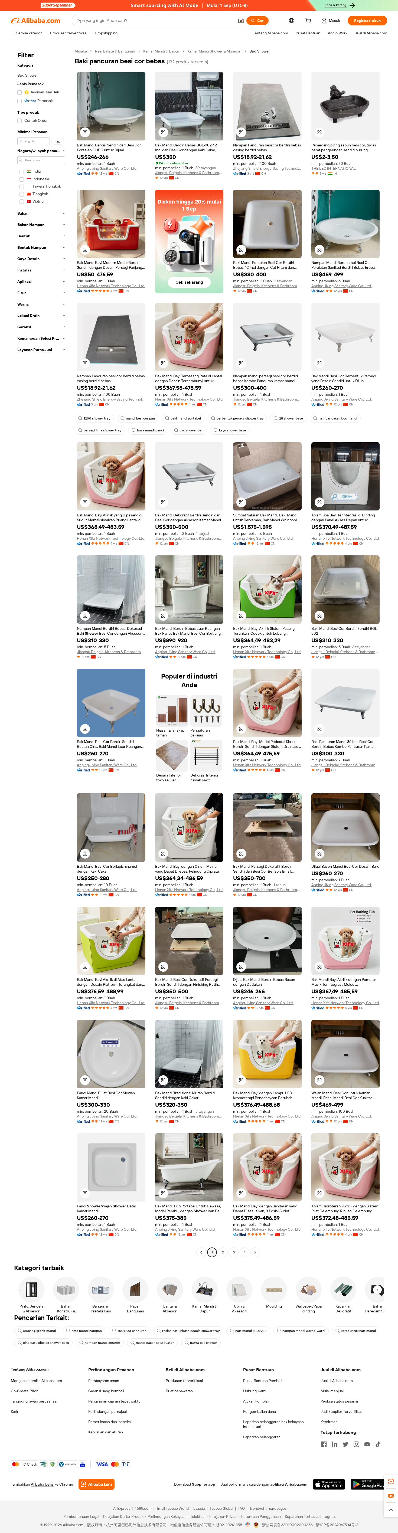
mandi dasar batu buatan (155, 1343)
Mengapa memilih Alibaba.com (36, 1380)
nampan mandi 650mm (102, 1343)
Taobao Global (221, 1508)
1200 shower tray (97, 418)
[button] (241, 20)
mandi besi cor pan (140, 418)
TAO (241, 1508)
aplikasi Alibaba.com (288, 1484)
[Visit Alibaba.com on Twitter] (345, 1444)
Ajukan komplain (256, 1401)
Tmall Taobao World (172, 1508)
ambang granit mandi (39, 1331)
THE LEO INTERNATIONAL (333, 168)
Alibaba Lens (42, 1484)
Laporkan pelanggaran (261, 1437)
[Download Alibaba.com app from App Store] (329, 1484)
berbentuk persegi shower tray (240, 418)
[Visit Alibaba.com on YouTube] (367, 1444)
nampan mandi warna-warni (303, 1331)
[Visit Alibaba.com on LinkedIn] (334, 1444)
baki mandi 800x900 (251, 1331)
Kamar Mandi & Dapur (161, 51)
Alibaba (81, 51)
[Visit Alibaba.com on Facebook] (324, 1444)
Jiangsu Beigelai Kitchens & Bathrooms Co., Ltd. (189, 173)
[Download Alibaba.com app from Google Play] (369, 1484)
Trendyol (256, 1508)
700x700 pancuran (132, 1331)
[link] (391, 1482)
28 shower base (291, 418)
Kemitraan (329, 1422)
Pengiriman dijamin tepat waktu (114, 1401)
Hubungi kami (254, 1391)
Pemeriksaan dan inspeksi (110, 1422)
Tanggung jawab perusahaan (34, 1401)
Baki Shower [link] (259, 51)
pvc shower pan (191, 430)
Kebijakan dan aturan (105, 1432)
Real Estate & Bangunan (115, 51)
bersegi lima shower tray (102, 430)
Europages (278, 1508)
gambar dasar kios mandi (338, 418)
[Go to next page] (255, 1252)
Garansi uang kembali (106, 1391)
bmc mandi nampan (86, 1331)
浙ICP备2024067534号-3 (337, 1525)
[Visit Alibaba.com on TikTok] (378, 1444)
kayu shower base (232, 430)
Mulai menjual (332, 1391)
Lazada (199, 1508)
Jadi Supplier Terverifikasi (342, 1411)
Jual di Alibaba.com (337, 1380)
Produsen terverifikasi (184, 1380)
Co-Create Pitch (24, 1391)
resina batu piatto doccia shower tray (191, 1331)
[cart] (309, 21)
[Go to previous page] (201, 1252)
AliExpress (122, 1508)
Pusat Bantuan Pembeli (262, 1380)
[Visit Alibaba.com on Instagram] (356, 1444)
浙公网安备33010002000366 (287, 1525)
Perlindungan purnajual (107, 1411)
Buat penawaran (179, 1391)
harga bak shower (203, 1343)
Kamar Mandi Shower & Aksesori (214, 51)
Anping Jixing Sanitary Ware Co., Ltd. (107, 168)
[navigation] (41, 652)
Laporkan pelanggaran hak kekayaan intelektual (273, 1424)
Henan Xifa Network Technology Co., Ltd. (111, 286)
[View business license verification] (247, 1525)
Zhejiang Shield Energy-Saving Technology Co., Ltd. (267, 168)
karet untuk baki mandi (358, 1331)
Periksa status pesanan (340, 1401)
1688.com (143, 1508)
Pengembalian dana (259, 1411)
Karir (14, 1411)
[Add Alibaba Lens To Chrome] (97, 1484)
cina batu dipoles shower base (46, 1343)
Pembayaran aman (103, 1380)
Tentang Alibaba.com (29, 1369)
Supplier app (203, 1484)
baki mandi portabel (186, 418)
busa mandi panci (150, 430)
